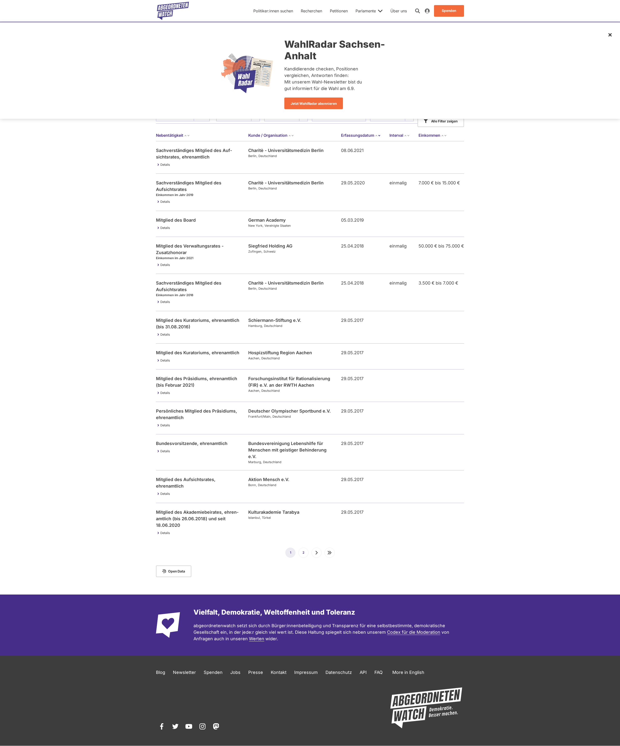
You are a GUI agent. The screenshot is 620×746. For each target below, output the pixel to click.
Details (165, 164)
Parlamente (366, 10)
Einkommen (429, 135)
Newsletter (184, 672)
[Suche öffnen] (417, 11)
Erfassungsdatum (361, 135)
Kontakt (279, 672)
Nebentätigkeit (169, 135)
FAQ (378, 672)
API (363, 672)
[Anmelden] (427, 11)
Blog (160, 672)
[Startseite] (173, 11)
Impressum (306, 672)
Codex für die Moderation (413, 632)
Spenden (213, 672)
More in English (408, 672)
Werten (256, 638)
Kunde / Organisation (267, 135)
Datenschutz (339, 672)
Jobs (235, 672)
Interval (396, 135)
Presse (255, 672)
